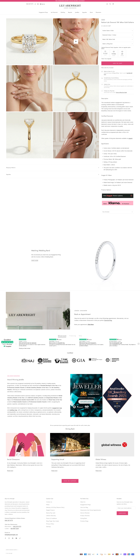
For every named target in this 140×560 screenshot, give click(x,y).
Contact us (49, 502)
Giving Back (83, 518)
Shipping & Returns (10, 167)
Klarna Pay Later (50, 513)
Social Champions (13, 459)
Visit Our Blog (84, 507)
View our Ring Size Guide (121, 92)
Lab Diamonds (54, 12)
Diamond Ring (108, 320)
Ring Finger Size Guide (52, 521)
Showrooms (98, 12)
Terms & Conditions (51, 518)
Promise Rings (84, 521)
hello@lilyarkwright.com (11, 534)
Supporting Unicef (57, 459)
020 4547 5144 (15, 528)
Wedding (63, 12)
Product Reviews (85, 515)
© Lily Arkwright (9, 553)
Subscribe (122, 513)
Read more (10, 470)
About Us (82, 502)
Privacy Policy (50, 524)
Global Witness (101, 459)
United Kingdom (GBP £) (11, 549)
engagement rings (57, 408)
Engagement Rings (43, 12)
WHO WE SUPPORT (70, 481)
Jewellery (77, 12)
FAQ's (47, 504)
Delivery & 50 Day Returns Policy (55, 507)
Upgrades (84, 12)
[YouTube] (16, 538)
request (130, 138)
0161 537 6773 (29, 4)
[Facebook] (5, 538)
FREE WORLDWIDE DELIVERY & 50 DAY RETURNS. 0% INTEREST (70, 1)
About (91, 12)
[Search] (110, 3)
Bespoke (70, 12)
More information (106, 212)
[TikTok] (20, 538)
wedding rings (13, 410)
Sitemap (48, 526)
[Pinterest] (12, 538)
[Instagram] (9, 538)
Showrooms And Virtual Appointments (90, 510)
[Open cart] (113, 4)
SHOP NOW (34, 260)
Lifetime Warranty (51, 515)
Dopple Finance (50, 510)
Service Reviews (85, 513)
